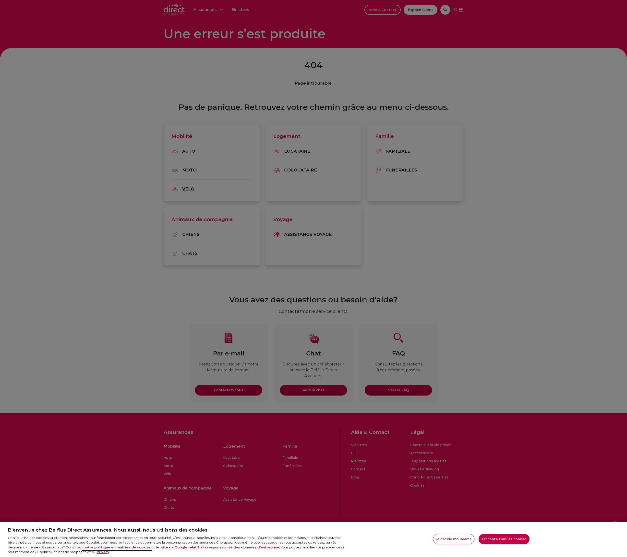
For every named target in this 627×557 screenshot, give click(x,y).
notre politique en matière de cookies (117, 547)
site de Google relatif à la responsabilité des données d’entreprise (220, 547)
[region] (313, 539)
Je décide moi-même (454, 539)
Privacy (103, 552)
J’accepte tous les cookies (504, 539)
